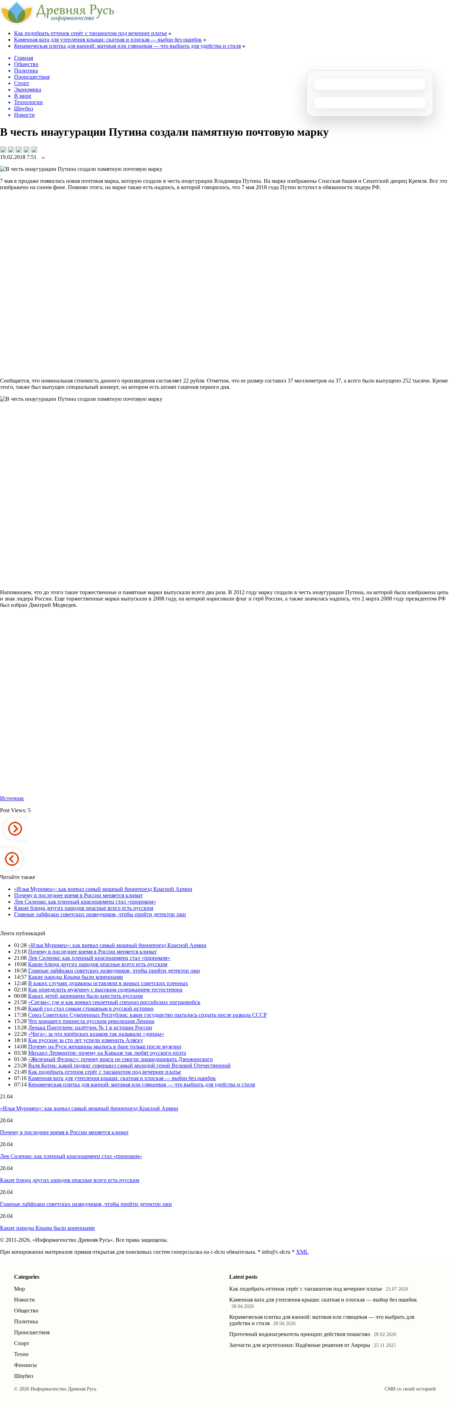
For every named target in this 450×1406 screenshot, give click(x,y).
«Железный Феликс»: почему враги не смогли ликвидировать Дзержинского (120, 1059)
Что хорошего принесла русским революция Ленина (91, 1021)
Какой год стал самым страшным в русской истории (91, 1009)
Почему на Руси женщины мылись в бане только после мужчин (104, 1046)
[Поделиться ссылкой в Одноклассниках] (34, 149)
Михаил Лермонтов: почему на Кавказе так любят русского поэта (107, 1053)
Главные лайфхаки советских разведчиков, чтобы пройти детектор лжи (100, 914)
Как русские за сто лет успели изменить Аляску (85, 1040)
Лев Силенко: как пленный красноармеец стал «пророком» (85, 902)
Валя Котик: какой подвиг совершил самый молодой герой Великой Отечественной (129, 1065)
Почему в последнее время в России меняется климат (78, 895)
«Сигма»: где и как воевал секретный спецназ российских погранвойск (114, 1002)
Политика (26, 1321)
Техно (21, 1354)
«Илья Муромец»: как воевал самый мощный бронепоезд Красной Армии (103, 889)
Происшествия (32, 1332)
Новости (24, 1300)
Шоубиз (23, 1376)
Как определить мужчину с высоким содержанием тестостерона (105, 990)
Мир (19, 1289)
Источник (12, 798)
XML (302, 1252)
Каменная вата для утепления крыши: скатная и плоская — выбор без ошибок (108, 40)
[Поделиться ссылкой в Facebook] (11, 149)
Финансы (25, 1365)
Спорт (21, 1343)
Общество (26, 1311)
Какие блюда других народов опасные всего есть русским (83, 908)
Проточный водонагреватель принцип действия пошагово (299, 1334)
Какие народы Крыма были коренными (75, 977)
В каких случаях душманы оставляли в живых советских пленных (108, 983)
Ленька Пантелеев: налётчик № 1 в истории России (90, 1028)
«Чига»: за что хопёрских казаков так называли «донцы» (96, 1034)
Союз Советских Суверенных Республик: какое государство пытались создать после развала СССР (147, 1015)
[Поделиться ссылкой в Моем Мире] (26, 149)
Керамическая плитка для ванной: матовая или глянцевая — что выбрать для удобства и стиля (127, 46)
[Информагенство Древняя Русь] (57, 23)
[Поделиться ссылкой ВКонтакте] (3, 149)
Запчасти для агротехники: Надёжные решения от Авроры (299, 1345)
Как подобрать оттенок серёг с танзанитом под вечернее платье (90, 33)
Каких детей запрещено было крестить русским (85, 996)
